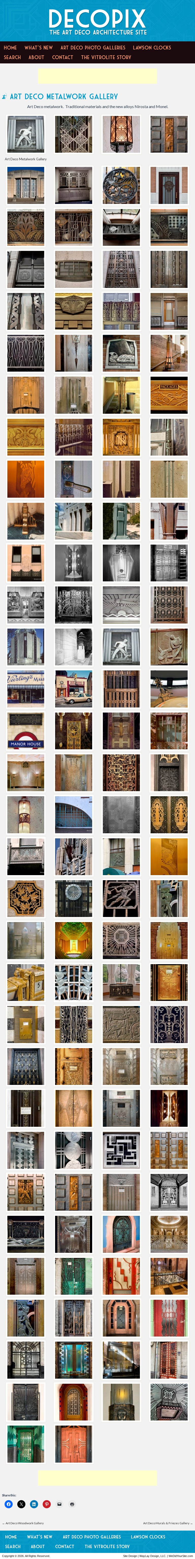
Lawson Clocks (152, 47)
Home (10, 47)
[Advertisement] (97, 76)
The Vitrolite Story (106, 57)
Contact (62, 57)
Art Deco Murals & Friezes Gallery (168, 1523)
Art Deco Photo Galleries (92, 47)
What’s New (38, 47)
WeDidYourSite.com (181, 1555)
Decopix (97, 18)
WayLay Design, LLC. (152, 1555)
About (36, 57)
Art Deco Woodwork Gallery (23, 1523)
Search (12, 57)
